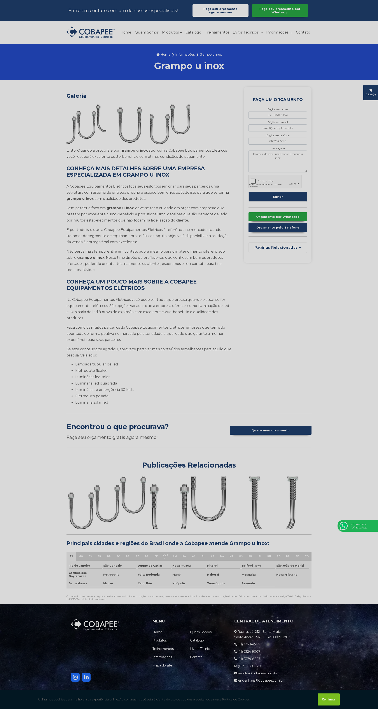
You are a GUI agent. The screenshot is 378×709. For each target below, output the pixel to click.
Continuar (328, 699)
